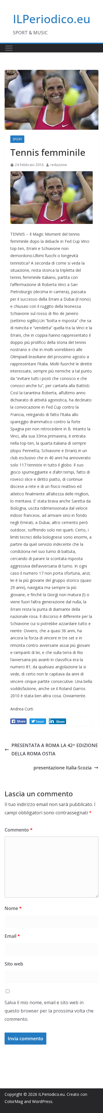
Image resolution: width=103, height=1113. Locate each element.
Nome (13, 908)
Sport (17, 139)
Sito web (14, 964)
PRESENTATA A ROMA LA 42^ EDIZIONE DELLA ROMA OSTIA (54, 749)
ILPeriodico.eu (51, 19)
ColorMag (14, 1101)
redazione (58, 164)
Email (12, 936)
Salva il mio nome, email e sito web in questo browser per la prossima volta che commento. (49, 1010)
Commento (19, 830)
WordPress (42, 1101)
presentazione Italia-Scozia (62, 768)
